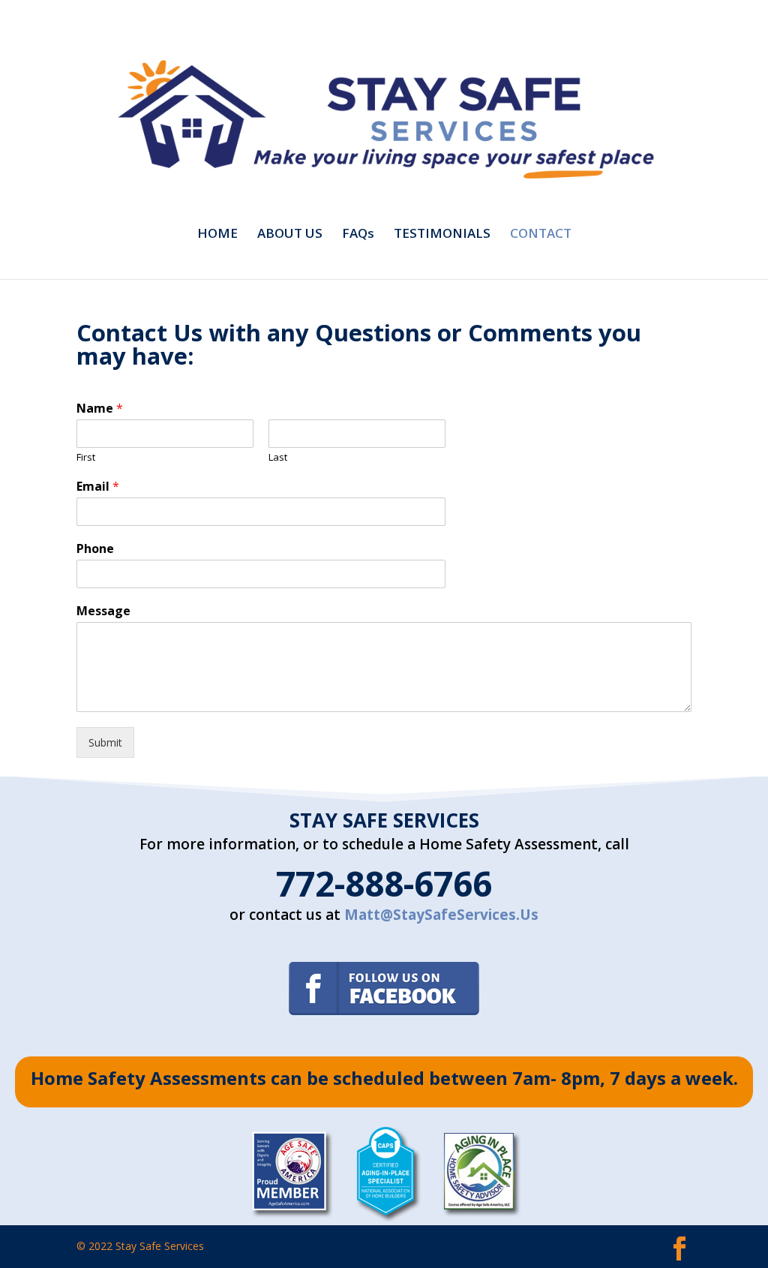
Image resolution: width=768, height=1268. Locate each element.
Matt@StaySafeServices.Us (441, 914)
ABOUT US (289, 235)
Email (97, 486)
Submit (105, 742)
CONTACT (541, 235)
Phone (95, 549)
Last (277, 457)
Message (103, 611)
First (85, 457)
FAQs (358, 235)
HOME (217, 235)
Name (99, 408)
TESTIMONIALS (442, 235)
